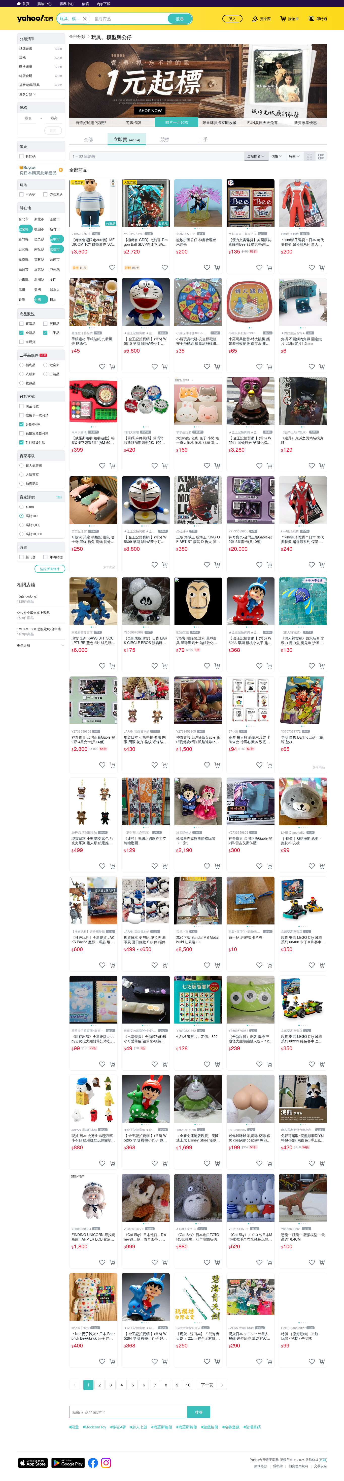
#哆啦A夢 (118, 1426)
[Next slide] (114, 203)
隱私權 (278, 1465)
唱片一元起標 (176, 122)
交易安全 (320, 1465)
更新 (323, 1459)
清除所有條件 (50, 568)
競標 (164, 139)
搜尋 (199, 1412)
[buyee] (41, 170)
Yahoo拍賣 (35, 19)
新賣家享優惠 (305, 122)
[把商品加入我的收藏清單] (112, 268)
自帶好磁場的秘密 (91, 122)
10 (188, 1385)
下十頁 (207, 1385)
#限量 (74, 1426)
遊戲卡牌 (133, 122)
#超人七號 (138, 1426)
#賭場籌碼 (252, 1426)
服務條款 (260, 1465)
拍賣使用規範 (298, 1465)
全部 (88, 139)
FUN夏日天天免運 (262, 122)
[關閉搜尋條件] (85, 19)
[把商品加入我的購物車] (217, 268)
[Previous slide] (73, 203)
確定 (53, 130)
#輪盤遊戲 (230, 1426)
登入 (232, 18)
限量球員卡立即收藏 (220, 122)
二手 (203, 139)
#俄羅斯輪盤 (161, 1426)
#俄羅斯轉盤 (186, 1426)
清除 (59, 497)
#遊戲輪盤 (209, 1426)
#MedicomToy (94, 1426)
